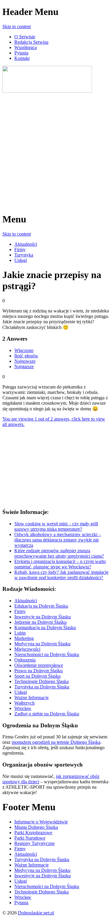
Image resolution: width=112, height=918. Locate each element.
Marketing (24, 638)
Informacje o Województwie (41, 821)
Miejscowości (27, 649)
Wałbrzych (24, 702)
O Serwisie (24, 36)
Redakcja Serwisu (31, 42)
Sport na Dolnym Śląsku (37, 676)
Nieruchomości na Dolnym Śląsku (46, 654)
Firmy (20, 249)
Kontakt (22, 58)
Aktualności (25, 244)
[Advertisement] (56, 150)
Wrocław (22, 708)
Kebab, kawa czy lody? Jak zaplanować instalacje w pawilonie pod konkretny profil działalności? (61, 575)
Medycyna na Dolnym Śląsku (42, 643)
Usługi (20, 260)
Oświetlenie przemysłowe (38, 665)
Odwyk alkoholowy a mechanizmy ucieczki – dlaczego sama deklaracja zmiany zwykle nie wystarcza (57, 540)
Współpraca (25, 47)
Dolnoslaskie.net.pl (36, 912)
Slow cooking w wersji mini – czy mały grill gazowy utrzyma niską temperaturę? (56, 526)
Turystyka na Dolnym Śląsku (41, 686)
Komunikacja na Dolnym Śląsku (45, 627)
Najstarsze (24, 366)
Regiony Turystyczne (34, 843)
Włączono (23, 350)
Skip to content (16, 26)
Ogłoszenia (25, 659)
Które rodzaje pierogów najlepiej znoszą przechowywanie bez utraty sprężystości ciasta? (59, 553)
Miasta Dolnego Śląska (36, 827)
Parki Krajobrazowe (33, 832)
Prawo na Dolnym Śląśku (38, 670)
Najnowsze (25, 361)
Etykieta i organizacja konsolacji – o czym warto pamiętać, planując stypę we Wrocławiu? (60, 564)
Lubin (20, 632)
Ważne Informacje (31, 697)
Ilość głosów (26, 355)
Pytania (21, 52)
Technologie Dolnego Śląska (41, 681)
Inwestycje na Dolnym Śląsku (42, 616)
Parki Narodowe (29, 837)
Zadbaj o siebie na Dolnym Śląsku (46, 713)
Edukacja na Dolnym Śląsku (41, 606)
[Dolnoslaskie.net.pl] (47, 91)
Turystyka (23, 254)
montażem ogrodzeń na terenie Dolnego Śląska (56, 742)
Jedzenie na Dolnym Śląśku (40, 622)
